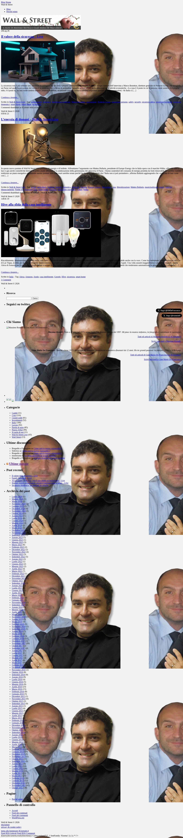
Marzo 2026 (17, 501)
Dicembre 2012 (18, 783)
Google (57, 277)
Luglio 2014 (17, 737)
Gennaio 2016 (18, 694)
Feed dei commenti (20, 815)
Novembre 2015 (19, 699)
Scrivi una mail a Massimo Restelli (166, 341)
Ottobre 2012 (17, 788)
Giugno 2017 (17, 655)
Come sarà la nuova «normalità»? (48, 448)
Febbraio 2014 (18, 749)
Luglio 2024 (17, 518)
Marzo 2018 (17, 634)
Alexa (21, 277)
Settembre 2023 (18, 535)
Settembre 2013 (18, 761)
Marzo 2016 (17, 689)
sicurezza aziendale (164, 102)
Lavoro (15, 425)
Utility (79, 189)
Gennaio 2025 (18, 506)
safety (131, 102)
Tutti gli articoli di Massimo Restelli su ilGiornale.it (159, 336)
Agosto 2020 (17, 607)
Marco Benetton (78, 102)
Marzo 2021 (17, 595)
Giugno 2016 (17, 682)
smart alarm (15, 104)
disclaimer (5, 825)
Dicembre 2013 (18, 754)
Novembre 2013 (19, 756)
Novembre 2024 (19, 511)
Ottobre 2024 (17, 513)
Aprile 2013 (17, 773)
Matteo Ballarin (137, 187)
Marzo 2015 (17, 718)
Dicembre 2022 (18, 549)
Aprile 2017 (17, 660)
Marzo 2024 (17, 528)
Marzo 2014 (17, 747)
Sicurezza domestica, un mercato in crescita (30, 485)
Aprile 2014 (17, 744)
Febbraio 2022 (18, 573)
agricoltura (41, 187)
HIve (64, 277)
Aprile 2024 (17, 525)
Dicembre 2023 (18, 530)
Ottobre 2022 (17, 554)
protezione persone (120, 102)
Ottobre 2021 (17, 581)
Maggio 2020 (17, 610)
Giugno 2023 (17, 540)
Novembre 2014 (19, 727)
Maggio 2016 (17, 684)
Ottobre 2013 (17, 759)
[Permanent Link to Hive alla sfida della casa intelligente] (51, 256)
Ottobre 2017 (17, 646)
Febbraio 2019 (18, 624)
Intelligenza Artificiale (61, 102)
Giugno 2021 (17, 590)
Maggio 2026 (17, 499)
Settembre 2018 (18, 629)
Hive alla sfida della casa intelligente (26, 204)
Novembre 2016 (19, 670)
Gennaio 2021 (18, 600)
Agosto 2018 (17, 631)
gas (114, 187)
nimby (161, 187)
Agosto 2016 (17, 677)
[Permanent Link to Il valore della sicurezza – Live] (38, 81)
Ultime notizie (19, 463)
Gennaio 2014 (18, 752)
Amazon (29, 277)
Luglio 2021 (17, 588)
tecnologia (36, 104)
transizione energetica (67, 189)
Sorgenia (53, 189)
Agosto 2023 (17, 537)
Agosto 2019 (17, 619)
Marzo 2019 (17, 622)
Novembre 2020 (19, 602)
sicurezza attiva (148, 102)
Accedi (15, 810)
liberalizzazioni (123, 187)
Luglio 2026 (17, 496)
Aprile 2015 (17, 715)
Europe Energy (94, 187)
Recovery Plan (31, 189)
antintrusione (36, 102)
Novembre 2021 (19, 578)
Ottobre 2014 (17, 730)
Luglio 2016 (17, 679)
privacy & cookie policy (11, 827)
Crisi (14, 415)
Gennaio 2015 (18, 723)
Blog (8, 9)
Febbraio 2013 (18, 778)
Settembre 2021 (18, 583)
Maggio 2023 (17, 542)
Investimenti (17, 420)
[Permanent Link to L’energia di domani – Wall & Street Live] (38, 164)
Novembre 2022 (19, 552)
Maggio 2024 (17, 523)
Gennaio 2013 (18, 780)
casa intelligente (46, 277)
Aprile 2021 (17, 593)
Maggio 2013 (17, 771)
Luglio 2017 (17, 653)
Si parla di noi (18, 432)
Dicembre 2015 (18, 696)
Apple (36, 277)
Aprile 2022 (17, 569)
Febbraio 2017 (18, 665)
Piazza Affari (17, 430)
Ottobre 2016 (17, 672)
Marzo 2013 (17, 776)
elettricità (75, 187)
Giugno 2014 (17, 740)
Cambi (14, 413)
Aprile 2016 (17, 687)
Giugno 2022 (17, 564)
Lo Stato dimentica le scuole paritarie (40, 456)
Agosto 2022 (17, 559)
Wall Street (16, 437)
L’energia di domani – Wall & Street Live (29, 119)
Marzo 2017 (17, 662)
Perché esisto (11, 11)
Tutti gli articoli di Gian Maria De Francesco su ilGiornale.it (155, 355)
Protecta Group (104, 102)
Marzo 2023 (17, 545)
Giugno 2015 (17, 711)
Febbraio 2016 (18, 691)
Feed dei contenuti (19, 813)
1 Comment (6, 280)
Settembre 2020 (18, 605)
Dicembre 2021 (18, 576)
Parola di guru (18, 427)
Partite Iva (19, 189)
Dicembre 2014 (18, 725)
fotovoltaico (107, 187)
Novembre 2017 (19, 643)
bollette (59, 187)
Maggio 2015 (17, 713)
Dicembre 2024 (18, 508)
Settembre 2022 (18, 557)
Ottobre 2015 (17, 701)
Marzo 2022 (17, 571)
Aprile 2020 (17, 612)
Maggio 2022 (17, 566)
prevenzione (91, 102)
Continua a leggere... (10, 97)
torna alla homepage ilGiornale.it (15, 831)
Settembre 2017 (18, 648)
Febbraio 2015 (18, 720)
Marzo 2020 (17, 614)
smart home (26, 104)
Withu (85, 189)
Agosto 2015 (17, 706)
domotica (47, 102)
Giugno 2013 (17, 768)
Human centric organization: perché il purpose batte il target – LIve (40, 483)
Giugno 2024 (17, 520)
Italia (11, 277)
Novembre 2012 (19, 785)
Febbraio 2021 (18, 598)
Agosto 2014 (17, 735)
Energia (83, 187)
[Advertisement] (26, 379)
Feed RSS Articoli (8, 833)
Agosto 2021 (17, 585)
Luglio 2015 (17, 708)
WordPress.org (18, 818)
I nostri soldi (17, 418)
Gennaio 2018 (18, 638)
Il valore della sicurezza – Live (22, 36)
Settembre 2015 (18, 703)
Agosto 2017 (17, 650)
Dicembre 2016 (18, 667)
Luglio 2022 (17, 561)
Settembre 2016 (18, 675)
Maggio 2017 (17, 658)
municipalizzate (151, 187)
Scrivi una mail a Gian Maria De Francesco (162, 359)
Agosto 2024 (17, 516)
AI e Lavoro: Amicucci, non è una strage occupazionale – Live (38, 480)
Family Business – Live (22, 478)
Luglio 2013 (17, 766)
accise (33, 187)
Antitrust (51, 187)
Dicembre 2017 (18, 641)
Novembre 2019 (19, 617)
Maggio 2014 (17, 742)
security (138, 102)
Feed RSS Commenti (26, 833)
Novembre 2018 (19, 626)
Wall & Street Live (17, 102)
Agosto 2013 (17, 764)
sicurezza (71, 277)
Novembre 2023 (19, 533)
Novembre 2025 (19, 504)
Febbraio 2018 (18, 636)
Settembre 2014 (18, 732)
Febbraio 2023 (18, 547)
